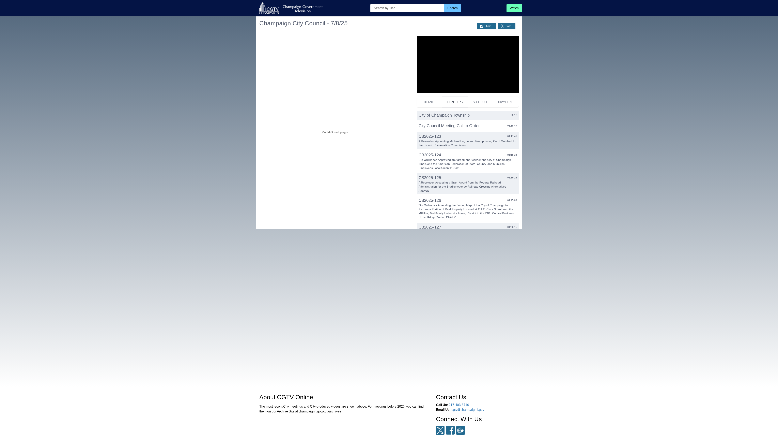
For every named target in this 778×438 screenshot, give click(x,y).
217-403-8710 (459, 405)
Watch (514, 8)
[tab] (429, 102)
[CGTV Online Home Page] (290, 8)
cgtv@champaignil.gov (467, 409)
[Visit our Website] (460, 430)
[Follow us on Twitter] (440, 430)
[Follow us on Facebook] (450, 430)
